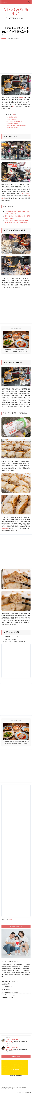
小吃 (13, 106)
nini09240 (7, 989)
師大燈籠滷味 (26, 193)
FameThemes (13, 1088)
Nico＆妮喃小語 (16, 11)
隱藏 (14, 114)
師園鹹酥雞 (21, 97)
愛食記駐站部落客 (5, 984)
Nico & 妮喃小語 (10, 964)
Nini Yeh (10, 38)
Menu (5, 2)
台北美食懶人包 (11, 997)
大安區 (4, 38)
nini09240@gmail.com (13, 995)
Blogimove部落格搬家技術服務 (24, 1092)
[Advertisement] (16, 57)
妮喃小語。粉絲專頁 (13, 992)
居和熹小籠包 (5, 528)
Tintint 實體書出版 (6, 986)
